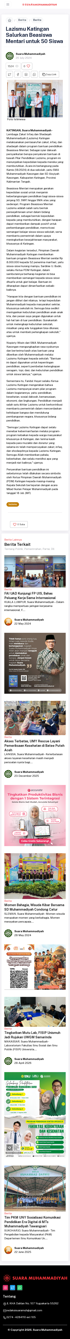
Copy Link (51, 74)
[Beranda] (9, 20)
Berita (22, 20)
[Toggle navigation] (7, 4)
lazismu (13, 504)
